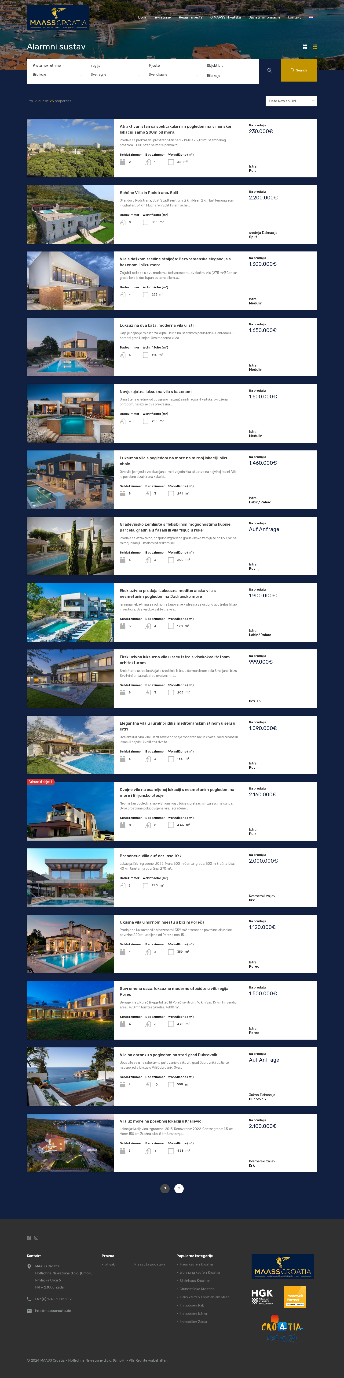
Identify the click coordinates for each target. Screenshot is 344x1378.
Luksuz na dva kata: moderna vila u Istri (157, 325)
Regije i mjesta (190, 17)
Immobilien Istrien (194, 1313)
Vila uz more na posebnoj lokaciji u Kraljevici (161, 1121)
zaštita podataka (151, 1264)
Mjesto (154, 66)
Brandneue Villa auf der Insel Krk (151, 856)
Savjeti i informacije (264, 17)
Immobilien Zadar (193, 1322)
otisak (110, 1264)
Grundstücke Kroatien (197, 1289)
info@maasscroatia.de (53, 1311)
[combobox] (56, 75)
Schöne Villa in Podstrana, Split (149, 192)
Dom (142, 17)
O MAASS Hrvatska (225, 17)
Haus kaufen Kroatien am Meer (204, 1297)
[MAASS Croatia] (58, 28)
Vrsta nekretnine (47, 66)
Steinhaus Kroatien (195, 1281)
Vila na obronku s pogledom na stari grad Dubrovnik (168, 1054)
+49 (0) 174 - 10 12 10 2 (53, 1299)
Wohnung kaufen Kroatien (200, 1272)
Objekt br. (215, 66)
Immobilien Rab (192, 1305)
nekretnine (162, 17)
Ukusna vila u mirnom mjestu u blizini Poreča (162, 922)
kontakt (294, 17)
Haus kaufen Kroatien (197, 1264)
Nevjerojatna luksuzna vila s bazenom (156, 391)
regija (95, 66)
